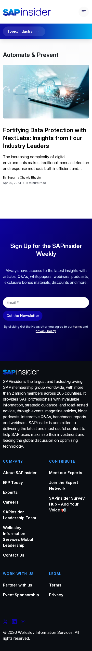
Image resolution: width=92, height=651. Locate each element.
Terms (55, 585)
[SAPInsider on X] (5, 622)
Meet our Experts (65, 472)
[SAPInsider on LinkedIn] (14, 622)
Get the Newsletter (22, 315)
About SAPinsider (20, 472)
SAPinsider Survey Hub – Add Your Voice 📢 (67, 504)
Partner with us (17, 585)
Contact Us (13, 555)
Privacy (56, 594)
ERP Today (13, 482)
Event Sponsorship (21, 594)
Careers (11, 502)
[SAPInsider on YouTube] (23, 622)
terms (77, 326)
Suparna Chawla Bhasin (24, 177)
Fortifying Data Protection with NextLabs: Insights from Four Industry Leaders (44, 138)
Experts (10, 492)
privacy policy (46, 331)
